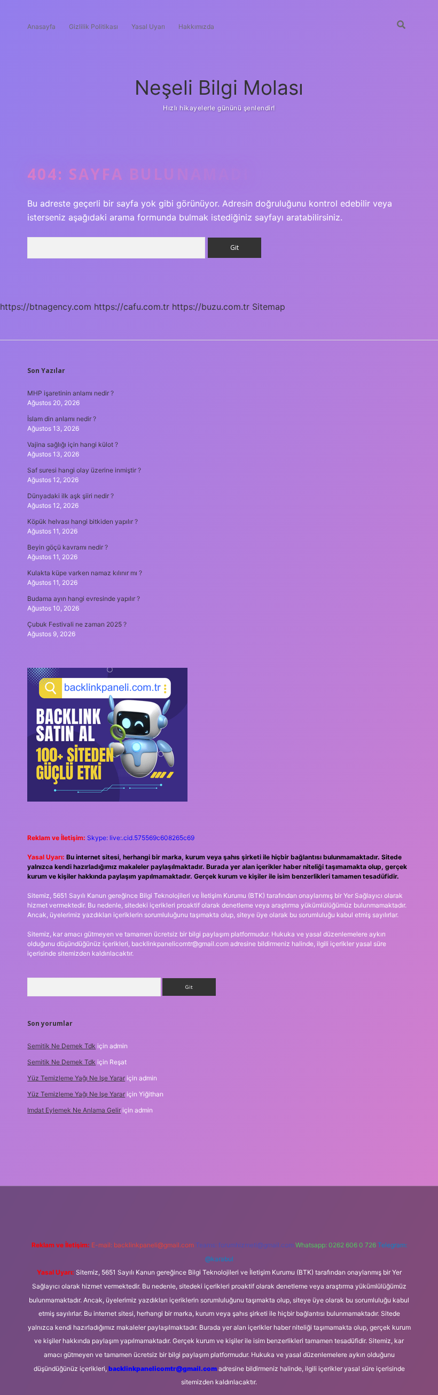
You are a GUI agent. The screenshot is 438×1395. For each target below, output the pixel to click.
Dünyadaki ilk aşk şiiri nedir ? (70, 496)
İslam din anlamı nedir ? (61, 419)
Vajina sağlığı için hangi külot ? (72, 444)
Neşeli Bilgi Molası (219, 87)
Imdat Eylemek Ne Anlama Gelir (74, 1110)
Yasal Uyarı (148, 26)
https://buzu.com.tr (210, 306)
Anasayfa (41, 26)
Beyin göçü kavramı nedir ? (67, 547)
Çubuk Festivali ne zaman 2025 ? (77, 624)
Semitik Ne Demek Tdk (61, 1046)
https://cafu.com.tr (131, 306)
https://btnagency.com (45, 306)
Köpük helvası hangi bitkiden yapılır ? (82, 521)
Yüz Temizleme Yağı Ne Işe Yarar (76, 1078)
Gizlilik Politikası (93, 26)
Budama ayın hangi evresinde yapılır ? (83, 598)
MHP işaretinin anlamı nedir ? (70, 393)
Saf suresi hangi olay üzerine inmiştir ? (84, 470)
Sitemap (268, 306)
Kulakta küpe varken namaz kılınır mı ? (84, 573)
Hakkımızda (196, 26)
